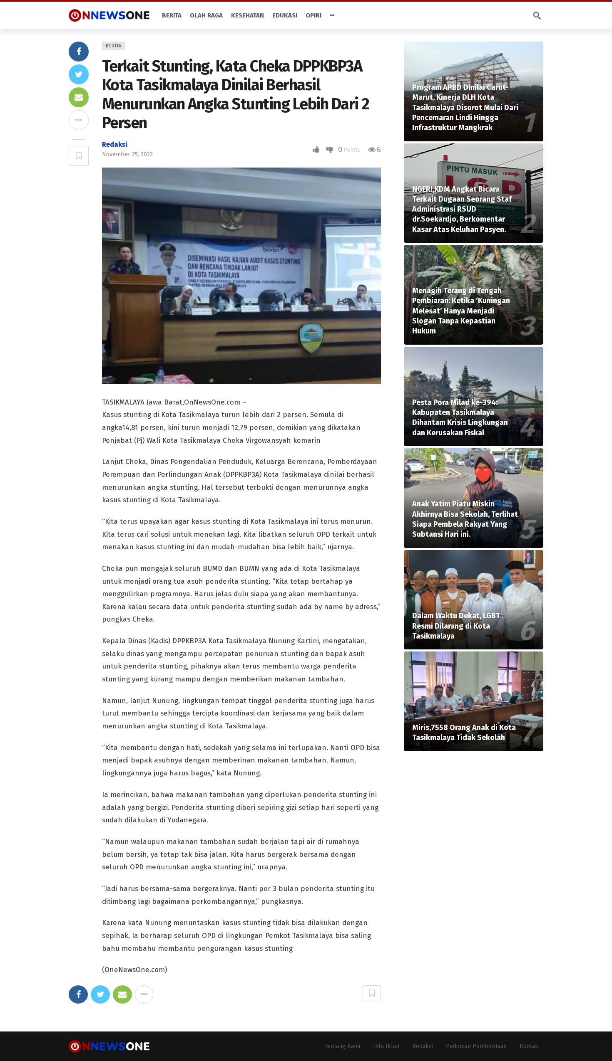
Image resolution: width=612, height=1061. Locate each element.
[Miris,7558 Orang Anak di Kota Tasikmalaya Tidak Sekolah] (473, 701)
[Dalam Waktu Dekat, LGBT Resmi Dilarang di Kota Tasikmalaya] (473, 600)
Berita (114, 46)
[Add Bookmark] (79, 156)
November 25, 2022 (127, 154)
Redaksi (114, 144)
